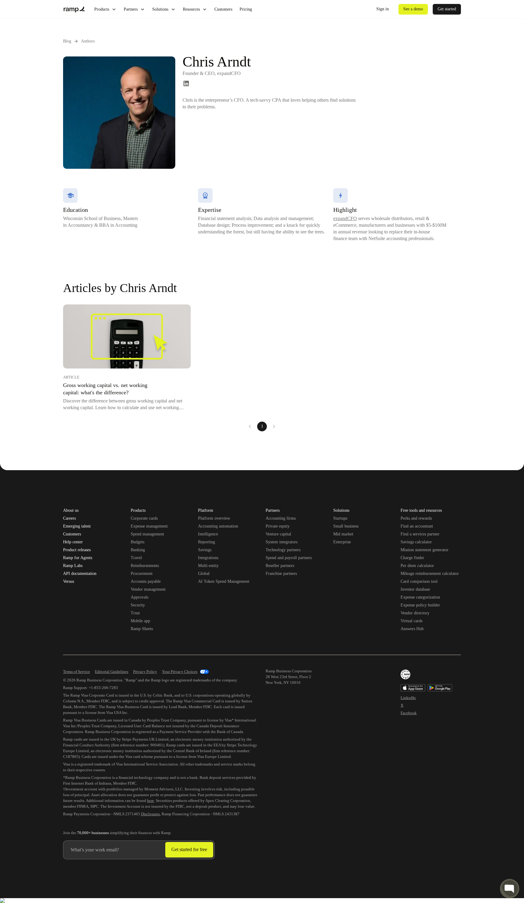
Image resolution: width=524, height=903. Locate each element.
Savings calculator (416, 542)
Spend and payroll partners (289, 557)
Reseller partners (280, 565)
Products (101, 9)
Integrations (208, 557)
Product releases (77, 550)
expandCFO (345, 218)
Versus (68, 581)
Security (138, 605)
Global (204, 573)
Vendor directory (415, 613)
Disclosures (150, 814)
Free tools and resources (421, 511)
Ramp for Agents (77, 557)
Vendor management (148, 589)
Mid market (343, 534)
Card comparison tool (419, 581)
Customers (223, 9)
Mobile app (140, 621)
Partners (131, 9)
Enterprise (342, 542)
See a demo (413, 9)
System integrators (281, 542)
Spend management (147, 534)
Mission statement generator (424, 550)
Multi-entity (208, 565)
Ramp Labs (72, 565)
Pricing (246, 9)
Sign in (382, 9)
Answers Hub (412, 628)
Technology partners (283, 550)
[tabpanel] (262, 367)
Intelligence (208, 534)
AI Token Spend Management (223, 581)
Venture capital (278, 534)
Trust (135, 613)
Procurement (142, 573)
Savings (204, 550)
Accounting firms (281, 518)
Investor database (415, 589)
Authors (88, 41)
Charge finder (412, 557)
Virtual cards (411, 621)
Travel (136, 557)
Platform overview (214, 518)
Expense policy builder (420, 605)
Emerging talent (77, 526)
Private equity (278, 526)
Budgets (137, 542)
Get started (447, 9)
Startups (340, 518)
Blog (67, 41)
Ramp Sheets (142, 628)
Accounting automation (218, 526)
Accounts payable (146, 581)
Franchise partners (281, 573)
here (150, 800)
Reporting (206, 542)
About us (71, 510)
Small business (345, 526)
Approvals (139, 597)
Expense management (149, 526)
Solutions (160, 9)
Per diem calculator (417, 565)
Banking (138, 550)
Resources (191, 9)
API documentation (79, 573)
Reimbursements (145, 565)
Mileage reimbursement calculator (430, 573)
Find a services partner (420, 534)
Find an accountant (417, 526)
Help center (73, 542)
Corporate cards (144, 518)
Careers (69, 518)
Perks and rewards (416, 518)
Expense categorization (420, 597)
